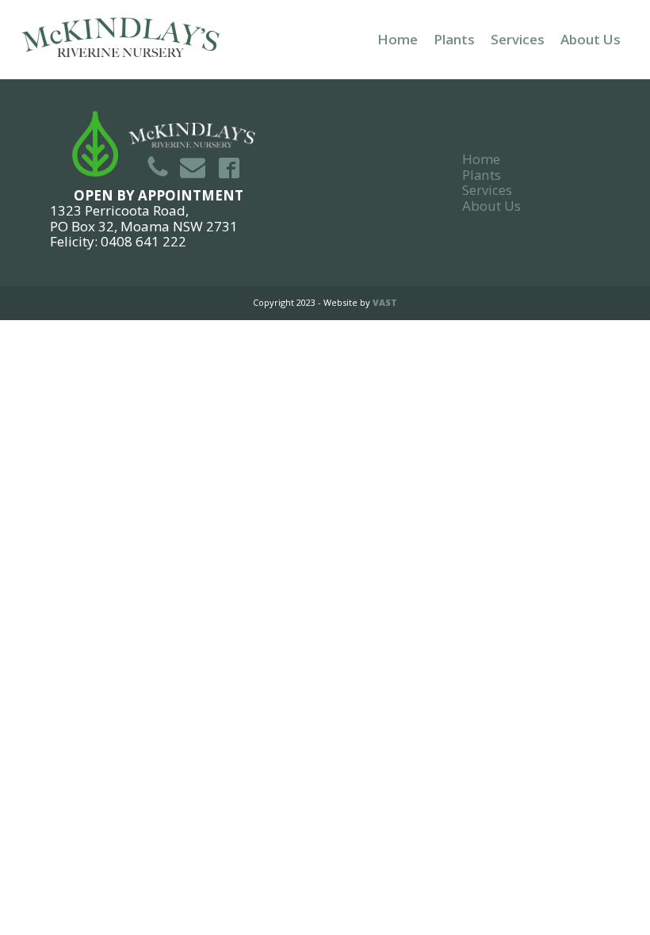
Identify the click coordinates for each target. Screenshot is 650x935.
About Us (590, 39)
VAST (385, 302)
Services (518, 39)
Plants (454, 39)
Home (397, 39)
